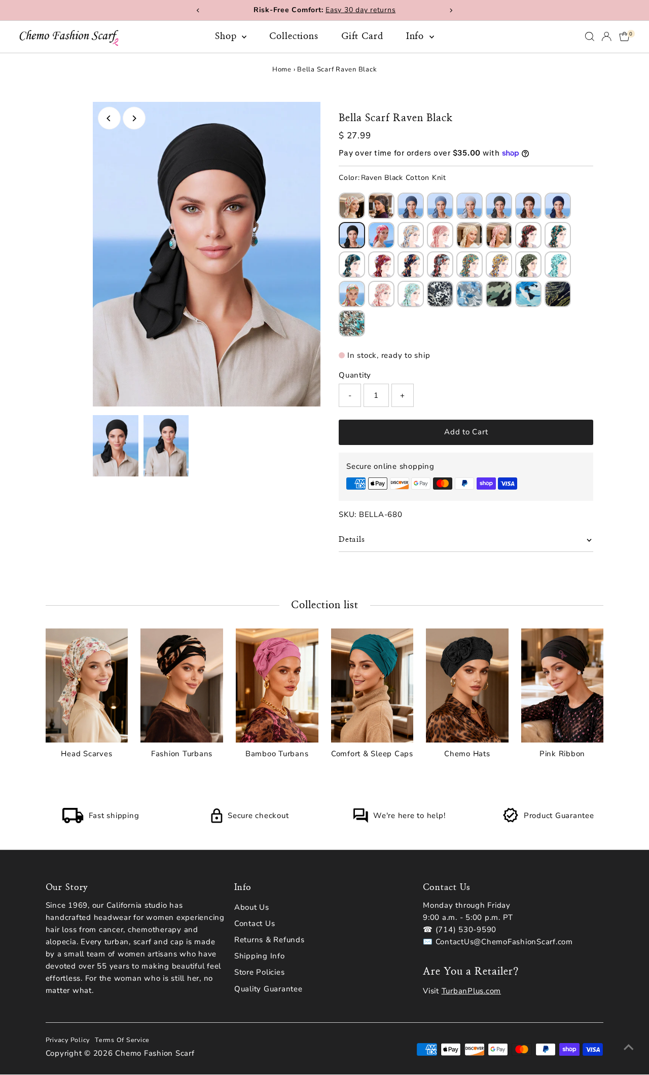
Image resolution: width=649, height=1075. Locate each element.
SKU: (347, 514)
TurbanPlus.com (471, 991)
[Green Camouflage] (499, 294)
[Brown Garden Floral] (528, 235)
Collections (293, 36)
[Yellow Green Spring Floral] (469, 264)
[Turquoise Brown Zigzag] (558, 235)
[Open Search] (589, 36)
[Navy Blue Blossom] (411, 264)
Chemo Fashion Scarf (154, 1053)
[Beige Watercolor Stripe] (469, 235)
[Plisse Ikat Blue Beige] (411, 235)
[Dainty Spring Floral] (352, 206)
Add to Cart (466, 432)
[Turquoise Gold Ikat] (352, 323)
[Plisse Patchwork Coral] (440, 235)
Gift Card (362, 36)
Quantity (355, 375)
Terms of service (122, 1039)
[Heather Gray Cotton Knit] (469, 206)
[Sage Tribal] (411, 294)
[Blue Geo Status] (352, 264)
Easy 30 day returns (360, 10)
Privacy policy (68, 1039)
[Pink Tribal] (381, 294)
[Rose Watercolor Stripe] (499, 235)
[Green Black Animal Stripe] (558, 294)
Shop (227, 36)
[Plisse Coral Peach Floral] (381, 235)
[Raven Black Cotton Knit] (352, 235)
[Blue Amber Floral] (499, 264)
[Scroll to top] (629, 1047)
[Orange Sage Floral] (352, 294)
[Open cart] (624, 36)
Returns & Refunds (269, 940)
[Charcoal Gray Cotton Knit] (499, 206)
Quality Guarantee (268, 989)
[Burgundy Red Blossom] (381, 264)
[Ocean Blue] (528, 294)
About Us (251, 907)
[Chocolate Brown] (528, 206)
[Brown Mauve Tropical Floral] (440, 264)
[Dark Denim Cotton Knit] (411, 206)
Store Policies (259, 972)
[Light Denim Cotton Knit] (440, 206)
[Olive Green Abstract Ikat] (528, 264)
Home (282, 69)
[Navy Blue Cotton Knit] (558, 206)
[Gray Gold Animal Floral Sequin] (440, 294)
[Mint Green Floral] (558, 264)
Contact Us (254, 923)
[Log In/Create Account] (606, 36)
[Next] (134, 118)
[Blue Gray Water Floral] (469, 294)
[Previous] (109, 118)
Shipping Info (259, 956)
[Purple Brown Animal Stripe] (381, 206)
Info (416, 36)
